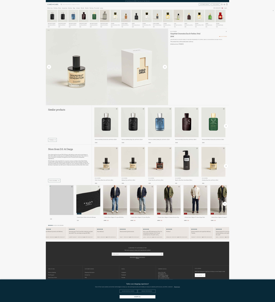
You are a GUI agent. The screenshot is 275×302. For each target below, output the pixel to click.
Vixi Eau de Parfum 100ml (146, 25)
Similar (56, 109)
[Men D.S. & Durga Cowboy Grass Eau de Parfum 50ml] (213, 162)
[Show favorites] (224, 4)
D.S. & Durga (173, 31)
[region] (137, 233)
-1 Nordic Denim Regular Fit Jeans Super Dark (194, 217)
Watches (70, 8)
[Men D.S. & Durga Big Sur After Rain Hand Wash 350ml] (187, 162)
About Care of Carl (52, 277)
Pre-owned (96, 8)
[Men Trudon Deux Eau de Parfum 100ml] (115, 16)
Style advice (216, 4)
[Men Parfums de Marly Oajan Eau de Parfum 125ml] (63, 16)
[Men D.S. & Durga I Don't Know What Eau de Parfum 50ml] (106, 162)
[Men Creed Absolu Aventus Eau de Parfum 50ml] (136, 16)
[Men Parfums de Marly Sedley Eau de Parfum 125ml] (73, 16)
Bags (74, 8)
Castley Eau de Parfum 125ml (104, 25)
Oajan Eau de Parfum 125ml (61, 25)
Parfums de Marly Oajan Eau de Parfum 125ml (132, 139)
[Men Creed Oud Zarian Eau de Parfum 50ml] (189, 16)
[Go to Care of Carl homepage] (53, 4)
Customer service (204, 4)
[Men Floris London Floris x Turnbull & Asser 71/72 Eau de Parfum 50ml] (157, 16)
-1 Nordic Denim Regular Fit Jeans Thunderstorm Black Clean (222, 217)
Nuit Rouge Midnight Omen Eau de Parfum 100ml (219, 25)
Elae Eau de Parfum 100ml (199, 25)
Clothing (55, 8)
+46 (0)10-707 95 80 (164, 278)
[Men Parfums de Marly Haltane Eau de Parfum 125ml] (94, 16)
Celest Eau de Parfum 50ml (124, 25)
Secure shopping (52, 272)
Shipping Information (89, 272)
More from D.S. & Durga (60, 149)
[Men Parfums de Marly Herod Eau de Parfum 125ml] (84, 16)
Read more (177, 286)
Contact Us (87, 275)
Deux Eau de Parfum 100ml (115, 25)
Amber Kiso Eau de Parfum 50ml (155, 180)
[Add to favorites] (116, 109)
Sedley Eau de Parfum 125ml (72, 25)
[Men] (61, 200)
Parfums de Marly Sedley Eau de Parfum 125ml (159, 139)
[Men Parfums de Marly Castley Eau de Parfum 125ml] (105, 16)
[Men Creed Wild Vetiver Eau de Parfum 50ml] (210, 16)
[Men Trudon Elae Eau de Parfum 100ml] (199, 16)
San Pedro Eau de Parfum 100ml (178, 25)
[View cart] (227, 4)
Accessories (64, 8)
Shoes (59, 8)
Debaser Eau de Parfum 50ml (128, 180)
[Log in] (221, 4)
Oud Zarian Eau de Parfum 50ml (189, 25)
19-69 (175, 23)
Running (91, 8)
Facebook (123, 275)
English (225, 8)
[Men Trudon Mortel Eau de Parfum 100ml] (168, 16)
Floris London (124, 23)
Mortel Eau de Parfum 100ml (167, 25)
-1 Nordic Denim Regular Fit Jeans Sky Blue (140, 217)
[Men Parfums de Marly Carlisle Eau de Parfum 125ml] (52, 16)
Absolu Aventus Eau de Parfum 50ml (136, 25)
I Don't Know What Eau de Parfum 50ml (104, 180)
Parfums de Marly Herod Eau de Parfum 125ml (185, 139)
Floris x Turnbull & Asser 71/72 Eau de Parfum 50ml (157, 25)
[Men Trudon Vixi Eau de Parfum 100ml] (147, 16)
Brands (82, 8)
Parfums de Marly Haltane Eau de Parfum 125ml (213, 139)
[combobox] (225, 8)
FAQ (86, 277)
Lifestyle (78, 8)
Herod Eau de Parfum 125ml (82, 25)
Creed (133, 23)
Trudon (112, 23)
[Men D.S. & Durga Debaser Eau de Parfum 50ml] (133, 162)
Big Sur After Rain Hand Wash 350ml (183, 180)
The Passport (51, 275)
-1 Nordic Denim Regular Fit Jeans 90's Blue (114, 217)
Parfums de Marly (52, 23)
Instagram (123, 272)
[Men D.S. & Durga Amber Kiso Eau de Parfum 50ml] (160, 162)
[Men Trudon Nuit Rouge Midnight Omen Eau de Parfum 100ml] (220, 16)
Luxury (101, 8)
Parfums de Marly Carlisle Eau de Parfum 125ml (106, 139)
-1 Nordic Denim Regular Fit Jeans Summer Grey (168, 217)
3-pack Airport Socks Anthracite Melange (86, 217)
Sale (49, 30)
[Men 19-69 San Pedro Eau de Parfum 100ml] (178, 16)
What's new (50, 8)
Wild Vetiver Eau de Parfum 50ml (209, 25)
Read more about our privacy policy (137, 258)
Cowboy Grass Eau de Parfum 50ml (210, 180)
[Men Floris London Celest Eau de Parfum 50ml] (126, 16)
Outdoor (87, 8)
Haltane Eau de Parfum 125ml (93, 25)
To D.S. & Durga (53, 180)
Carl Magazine (217, 8)
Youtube (123, 277)
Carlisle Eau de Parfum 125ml (51, 25)
